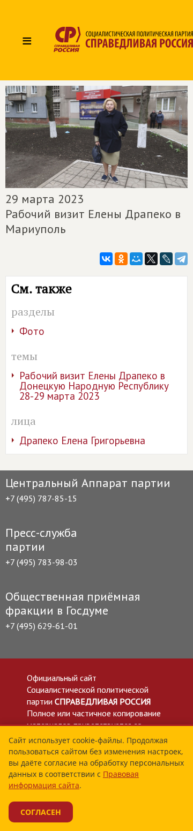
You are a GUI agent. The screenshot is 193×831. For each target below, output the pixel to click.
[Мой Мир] (136, 258)
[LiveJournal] (166, 258)
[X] (151, 258)
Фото (31, 331)
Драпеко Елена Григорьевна (82, 440)
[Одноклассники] (121, 258)
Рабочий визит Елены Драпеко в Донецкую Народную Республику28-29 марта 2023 (94, 385)
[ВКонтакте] (106, 258)
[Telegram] (181, 258)
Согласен (40, 812)
